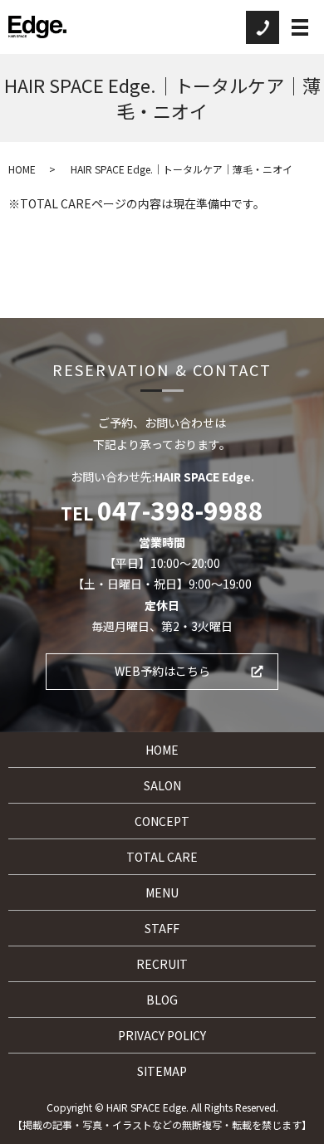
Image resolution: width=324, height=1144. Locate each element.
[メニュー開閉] (300, 27)
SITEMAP (162, 1071)
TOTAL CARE (162, 856)
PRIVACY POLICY (162, 1035)
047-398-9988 (180, 509)
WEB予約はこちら (162, 670)
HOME (22, 169)
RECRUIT (162, 964)
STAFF (162, 928)
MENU (162, 892)
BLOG (162, 999)
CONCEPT (162, 821)
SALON (162, 785)
